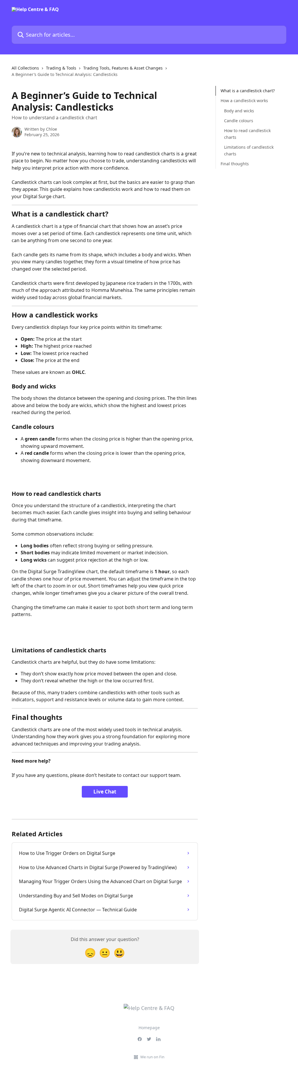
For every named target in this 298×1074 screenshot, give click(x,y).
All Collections (25, 68)
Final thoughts (235, 163)
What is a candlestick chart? (248, 90)
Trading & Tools (61, 68)
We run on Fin (152, 1056)
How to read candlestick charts (247, 134)
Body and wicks (239, 110)
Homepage (149, 1027)
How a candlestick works (244, 100)
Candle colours (238, 120)
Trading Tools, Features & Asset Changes (123, 68)
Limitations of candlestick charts (249, 150)
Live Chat (104, 791)
